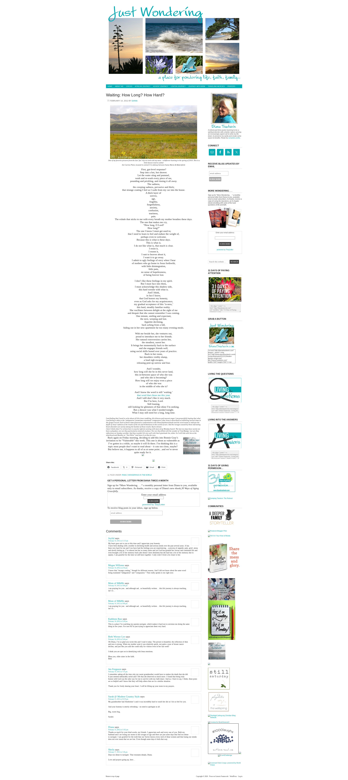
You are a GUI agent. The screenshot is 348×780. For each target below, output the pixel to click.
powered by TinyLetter (153, 504)
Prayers (231, 86)
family (124, 475)
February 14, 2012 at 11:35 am (118, 541)
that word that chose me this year (153, 395)
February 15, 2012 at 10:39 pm (118, 699)
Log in (240, 776)
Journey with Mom (196, 86)
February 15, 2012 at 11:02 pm (118, 730)
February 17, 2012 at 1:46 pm (117, 752)
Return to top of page (112, 776)
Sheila (111, 749)
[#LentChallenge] (225, 755)
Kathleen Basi (115, 619)
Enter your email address (153, 494)
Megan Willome (116, 565)
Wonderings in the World (140, 475)
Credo (129, 86)
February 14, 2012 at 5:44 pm (117, 639)
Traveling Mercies (216, 86)
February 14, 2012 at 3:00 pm (117, 586)
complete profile (234, 138)
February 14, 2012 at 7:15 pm (117, 672)
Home (109, 86)
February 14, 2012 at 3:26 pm (117, 621)
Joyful (111, 538)
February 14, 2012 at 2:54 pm (117, 568)
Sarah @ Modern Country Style (124, 696)
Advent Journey (160, 86)
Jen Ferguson (114, 669)
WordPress (233, 776)
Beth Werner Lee (116, 636)
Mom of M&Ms (116, 583)
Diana (134, 101)
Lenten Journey (178, 86)
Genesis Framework (221, 776)
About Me (119, 86)
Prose (211, 776)
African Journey (142, 86)
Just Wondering (174, 13)
